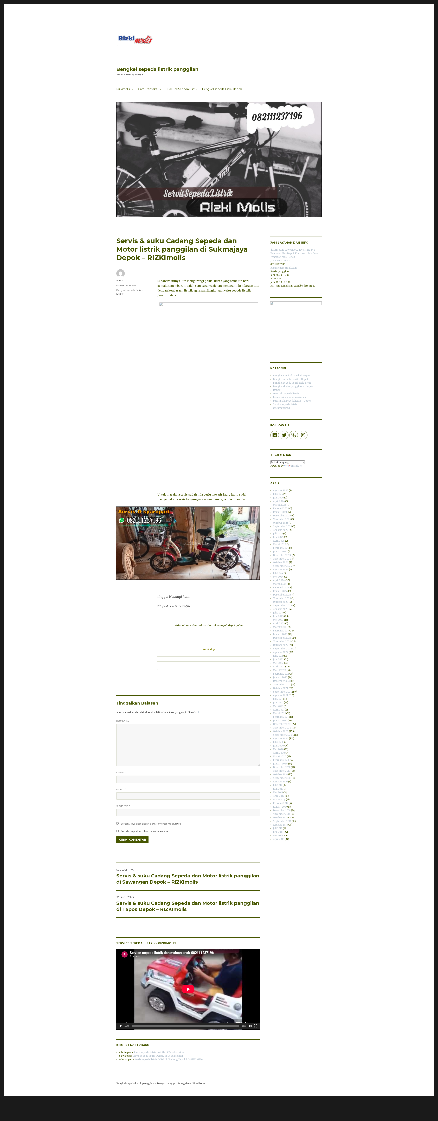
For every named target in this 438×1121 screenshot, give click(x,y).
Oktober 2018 (280, 817)
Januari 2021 (280, 720)
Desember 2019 (281, 767)
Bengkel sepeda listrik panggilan (157, 69)
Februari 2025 (281, 548)
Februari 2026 (281, 508)
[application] (188, 989)
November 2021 (282, 684)
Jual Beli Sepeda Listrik (181, 89)
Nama (121, 772)
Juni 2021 (278, 702)
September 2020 (282, 734)
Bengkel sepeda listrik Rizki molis (292, 382)
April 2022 (279, 666)
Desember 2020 (282, 724)
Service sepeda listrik (285, 404)
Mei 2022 (278, 663)
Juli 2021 (277, 699)
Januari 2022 (280, 677)
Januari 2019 (280, 806)
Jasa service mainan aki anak (289, 397)
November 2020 (282, 727)
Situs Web (123, 806)
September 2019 (282, 778)
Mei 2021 (278, 706)
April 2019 (278, 796)
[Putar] (121, 1026)
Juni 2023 (278, 616)
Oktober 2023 (280, 601)
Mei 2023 (278, 619)
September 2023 (282, 605)
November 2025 (282, 519)
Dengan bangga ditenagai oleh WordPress (181, 1083)
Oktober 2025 (280, 522)
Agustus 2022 (280, 652)
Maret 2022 (279, 670)
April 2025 (279, 540)
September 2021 (282, 691)
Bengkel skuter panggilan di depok (293, 386)
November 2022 (282, 641)
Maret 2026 (279, 504)
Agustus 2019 (280, 781)
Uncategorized (281, 408)
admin (119, 280)
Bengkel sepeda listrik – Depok (290, 379)
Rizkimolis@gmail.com (283, 267)
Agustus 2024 (280, 569)
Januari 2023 (280, 634)
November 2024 (282, 558)
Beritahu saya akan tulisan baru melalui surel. (145, 831)
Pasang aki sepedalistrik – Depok (292, 400)
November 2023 (282, 598)
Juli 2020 (278, 742)
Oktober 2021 (280, 688)
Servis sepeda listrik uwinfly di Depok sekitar (158, 1052)
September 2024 (282, 566)
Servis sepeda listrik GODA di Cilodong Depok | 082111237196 (168, 1059)
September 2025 (282, 526)
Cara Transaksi (147, 89)
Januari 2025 (280, 551)
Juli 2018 (277, 828)
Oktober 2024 (280, 562)
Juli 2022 (278, 655)
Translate (296, 465)
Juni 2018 (278, 832)
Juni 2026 (278, 497)
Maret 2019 (279, 799)
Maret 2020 (279, 756)
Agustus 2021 (280, 695)
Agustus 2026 (280, 490)
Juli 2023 (278, 612)
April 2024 (279, 580)
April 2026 (279, 501)
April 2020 (279, 752)
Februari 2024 (281, 587)
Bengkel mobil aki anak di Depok (291, 375)
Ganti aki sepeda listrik (286, 393)
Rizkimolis (123, 89)
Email (121, 789)
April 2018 (278, 839)
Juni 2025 (278, 537)
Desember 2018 (282, 810)
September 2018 (282, 821)
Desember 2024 (282, 555)
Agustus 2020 (280, 738)
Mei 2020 (278, 749)
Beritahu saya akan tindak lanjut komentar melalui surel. (151, 823)
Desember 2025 (282, 515)
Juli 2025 (278, 533)
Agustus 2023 (280, 609)
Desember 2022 (282, 637)
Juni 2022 (278, 659)
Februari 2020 (281, 760)
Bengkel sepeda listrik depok (222, 89)
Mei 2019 (278, 792)
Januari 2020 (280, 763)
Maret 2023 (279, 627)
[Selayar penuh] (255, 1026)
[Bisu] (250, 1026)
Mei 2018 (278, 835)
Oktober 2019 (280, 774)
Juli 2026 (278, 494)
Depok (276, 390)
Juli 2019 (277, 785)
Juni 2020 (278, 745)
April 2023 (279, 623)
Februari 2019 (280, 803)
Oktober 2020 (280, 731)
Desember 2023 (282, 594)
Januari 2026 (280, 512)
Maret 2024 (279, 583)
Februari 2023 (281, 630)
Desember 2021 (282, 681)
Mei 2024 (278, 576)
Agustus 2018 (280, 824)
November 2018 (281, 814)
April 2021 (278, 709)
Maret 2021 (279, 713)
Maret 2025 (279, 544)
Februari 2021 (280, 716)
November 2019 (281, 770)
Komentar (123, 720)
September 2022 (282, 648)
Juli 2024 (278, 573)
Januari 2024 (280, 591)
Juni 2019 (278, 788)
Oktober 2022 (280, 645)
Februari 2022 (281, 673)
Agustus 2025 (280, 530)
